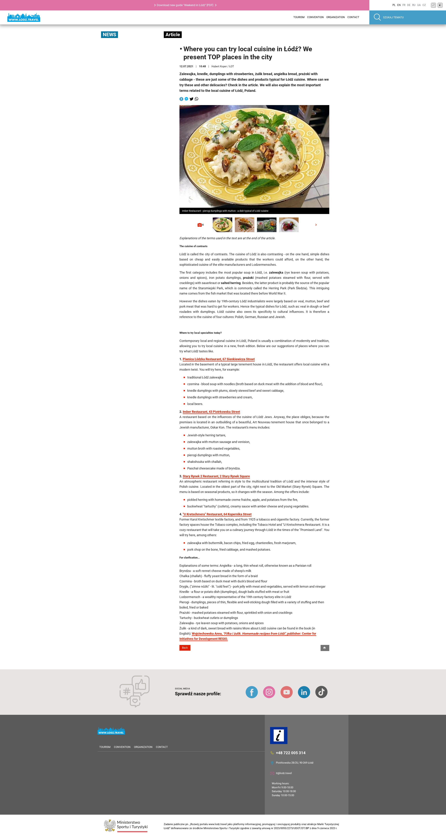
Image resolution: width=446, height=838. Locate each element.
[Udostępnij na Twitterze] (191, 99)
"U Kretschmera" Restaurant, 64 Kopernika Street (217, 514)
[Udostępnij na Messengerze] (186, 99)
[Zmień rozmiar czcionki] (433, 5)
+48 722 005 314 (291, 753)
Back (185, 647)
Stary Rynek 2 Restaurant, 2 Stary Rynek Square (216, 476)
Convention (315, 17)
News (109, 34)
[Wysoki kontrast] (440, 5)
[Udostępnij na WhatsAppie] (196, 99)
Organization (335, 17)
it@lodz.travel (284, 773)
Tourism (299, 17)
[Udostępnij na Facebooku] (181, 99)
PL (394, 5)
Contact (353, 17)
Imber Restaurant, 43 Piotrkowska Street (211, 412)
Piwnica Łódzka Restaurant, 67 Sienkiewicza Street (219, 359)
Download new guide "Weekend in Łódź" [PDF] (185, 5)
